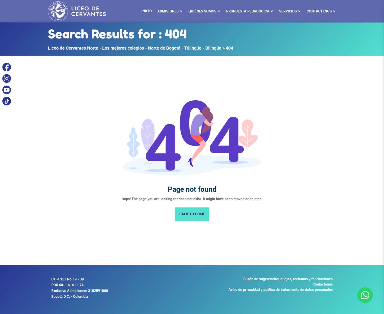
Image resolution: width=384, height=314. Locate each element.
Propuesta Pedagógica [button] (247, 11)
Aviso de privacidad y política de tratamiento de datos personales (280, 290)
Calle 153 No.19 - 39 (67, 279)
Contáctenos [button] (319, 11)
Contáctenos (323, 284)
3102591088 (98, 291)
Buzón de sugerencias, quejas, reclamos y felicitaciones (288, 279)
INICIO (146, 11)
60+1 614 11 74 (71, 285)
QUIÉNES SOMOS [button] (202, 11)
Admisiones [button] (168, 11)
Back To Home (192, 214)
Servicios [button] (288, 11)
